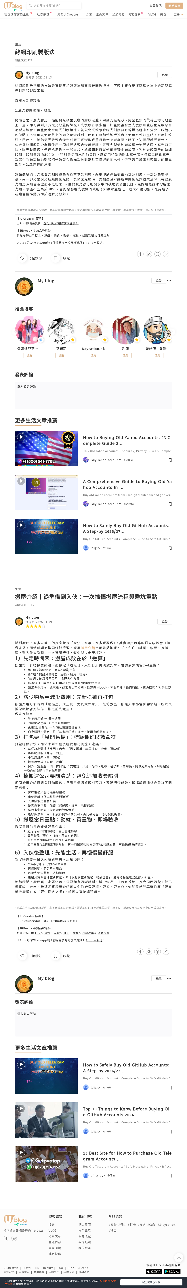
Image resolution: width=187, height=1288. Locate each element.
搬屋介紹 (88, 647)
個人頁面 (85, 1224)
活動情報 (103, 235)
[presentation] (14, 331)
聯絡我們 (85, 1272)
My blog (32, 72)
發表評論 (26, 386)
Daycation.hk (93, 349)
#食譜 (142, 1224)
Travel (28, 1268)
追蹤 (165, 75)
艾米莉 (61, 349)
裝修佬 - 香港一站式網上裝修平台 (158, 349)
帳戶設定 (85, 1230)
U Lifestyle (13, 1268)
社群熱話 (43, 14)
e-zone (84, 1268)
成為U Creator (67, 14)
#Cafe (151, 1224)
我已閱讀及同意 (151, 1282)
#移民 (112, 1230)
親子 (66, 235)
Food (62, 1268)
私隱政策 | (56, 1272)
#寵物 (112, 1224)
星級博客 (118, 14)
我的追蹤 (85, 1242)
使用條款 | (41, 1272)
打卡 (38, 235)
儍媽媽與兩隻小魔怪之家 (29, 349)
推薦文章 (102, 14)
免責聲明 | (26, 1272)
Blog (73, 1268)
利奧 (125, 349)
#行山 (122, 1224)
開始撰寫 (174, 5)
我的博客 (85, 1248)
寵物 (76, 235)
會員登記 (155, 5)
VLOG (152, 14)
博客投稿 (55, 1253)
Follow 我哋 (94, 242)
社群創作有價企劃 (16, 14)
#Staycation (166, 1224)
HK (39, 1268)
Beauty (50, 1268)
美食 (163, 14)
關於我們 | (11, 1272)
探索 (89, 14)
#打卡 (132, 1224)
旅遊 (47, 235)
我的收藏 (85, 1236)
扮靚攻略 (88, 235)
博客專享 (134, 14)
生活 (18, 44)
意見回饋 (55, 1248)
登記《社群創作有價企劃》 (61, 223)
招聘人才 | (71, 1272)
